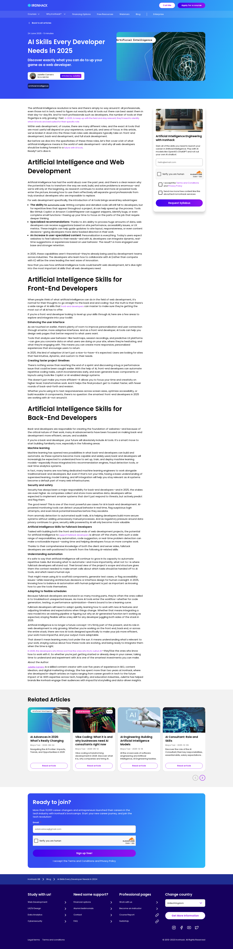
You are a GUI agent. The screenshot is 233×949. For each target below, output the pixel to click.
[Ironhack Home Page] (38, 5)
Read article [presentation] (49, 765)
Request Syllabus (179, 203)
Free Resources (105, 14)
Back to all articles (41, 23)
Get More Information (185, 915)
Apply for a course (191, 5)
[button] (34, 14)
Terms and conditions (53, 939)
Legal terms (34, 939)
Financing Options (81, 14)
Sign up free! (84, 853)
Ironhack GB (34, 879)
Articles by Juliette (70, 75)
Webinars (124, 14)
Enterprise (158, 14)
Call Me (167, 5)
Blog (138, 14)
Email (37, 822)
